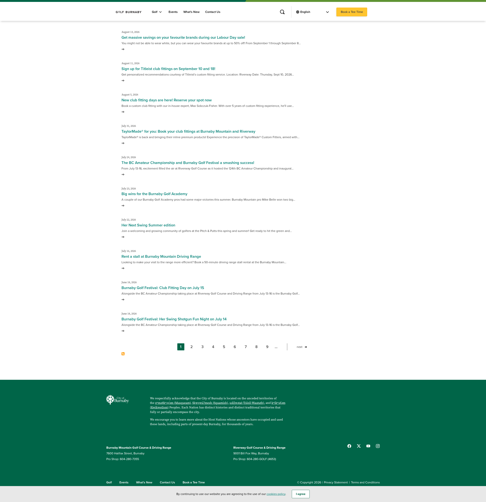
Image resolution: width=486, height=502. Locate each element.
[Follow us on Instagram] (378, 446)
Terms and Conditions (365, 482)
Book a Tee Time (352, 12)
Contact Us (212, 12)
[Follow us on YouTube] (368, 446)
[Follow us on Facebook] (349, 446)
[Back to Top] (477, 367)
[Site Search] (282, 12)
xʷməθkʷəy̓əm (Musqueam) (173, 403)
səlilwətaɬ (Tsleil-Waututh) (247, 403)
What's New (191, 12)
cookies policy (276, 494)
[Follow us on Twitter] (359, 446)
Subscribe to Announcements (123, 353)
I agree (300, 494)
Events (173, 12)
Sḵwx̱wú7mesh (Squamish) (210, 403)
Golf (154, 12)
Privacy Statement (336, 482)
